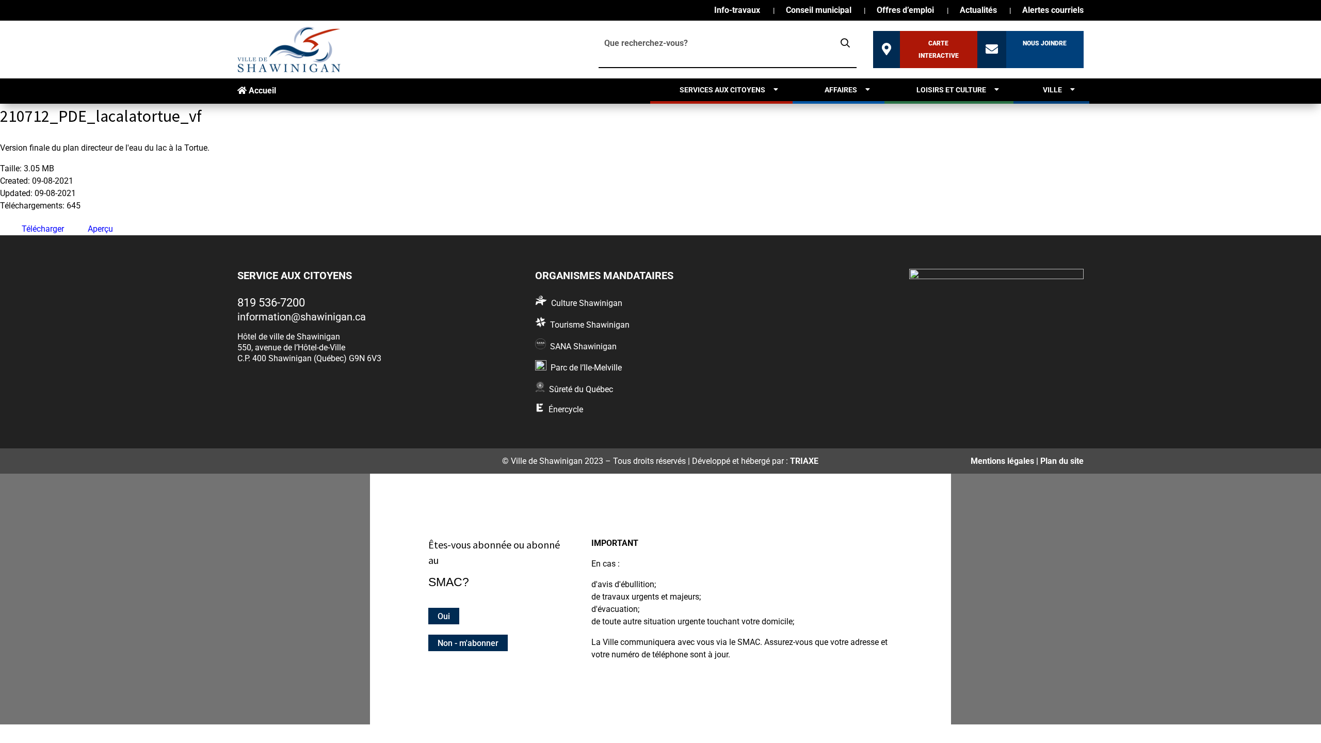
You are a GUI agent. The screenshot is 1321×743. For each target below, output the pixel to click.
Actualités (978, 11)
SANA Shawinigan (583, 346)
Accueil (261, 90)
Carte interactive (939, 49)
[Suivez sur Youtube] (325, 459)
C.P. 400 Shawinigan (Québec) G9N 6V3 (309, 358)
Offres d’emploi (905, 11)
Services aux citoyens (722, 90)
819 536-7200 (271, 302)
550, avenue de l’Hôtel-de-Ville (291, 347)
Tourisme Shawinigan (590, 325)
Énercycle (566, 409)
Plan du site (1062, 461)
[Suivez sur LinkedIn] (299, 459)
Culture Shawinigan (586, 303)
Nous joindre (1045, 43)
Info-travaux (737, 11)
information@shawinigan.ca (301, 317)
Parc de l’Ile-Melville (586, 368)
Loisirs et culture (951, 90)
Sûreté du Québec (581, 389)
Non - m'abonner (468, 643)
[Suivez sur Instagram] (274, 459)
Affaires (841, 90)
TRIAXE (804, 461)
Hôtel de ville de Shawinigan (288, 337)
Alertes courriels (1053, 11)
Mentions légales (1002, 461)
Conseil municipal (818, 11)
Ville (1052, 90)
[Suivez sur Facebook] (248, 459)
